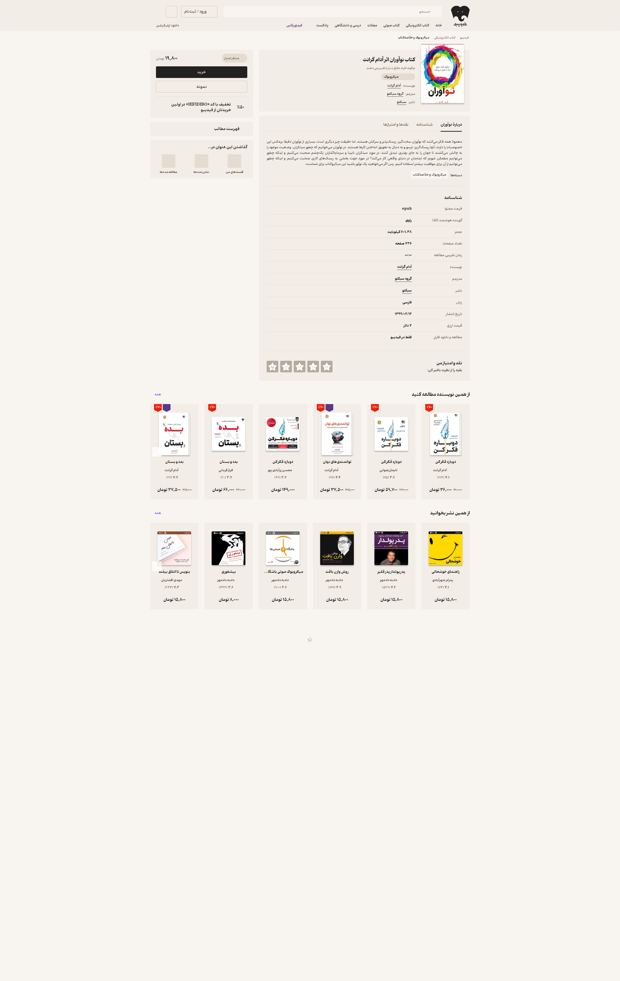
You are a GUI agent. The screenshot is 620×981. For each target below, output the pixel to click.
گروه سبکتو (395, 93)
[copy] (161, 107)
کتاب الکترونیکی (444, 37)
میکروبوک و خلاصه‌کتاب (413, 37)
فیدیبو (464, 37)
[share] (304, 103)
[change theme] (156, 11)
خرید (201, 72)
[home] (460, 16)
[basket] (171, 11)
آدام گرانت (394, 85)
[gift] (293, 103)
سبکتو (401, 102)
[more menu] (269, 103)
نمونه (201, 87)
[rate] (327, 366)
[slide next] (157, 452)
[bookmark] (281, 103)
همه (158, 394)
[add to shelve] (234, 161)
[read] (168, 161)
